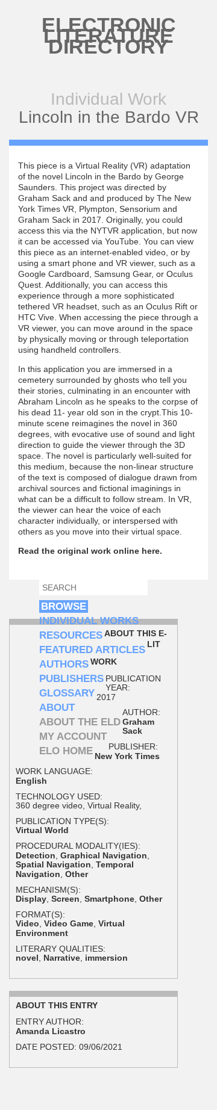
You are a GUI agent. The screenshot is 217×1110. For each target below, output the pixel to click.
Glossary (67, 693)
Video (27, 923)
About (57, 707)
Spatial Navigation (53, 864)
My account (73, 736)
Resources (70, 635)
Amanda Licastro (51, 1031)
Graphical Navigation (103, 855)
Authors (64, 664)
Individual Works (89, 621)
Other (76, 874)
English (31, 781)
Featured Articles (92, 650)
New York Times (127, 756)
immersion (106, 958)
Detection (35, 855)
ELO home (66, 751)
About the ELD (80, 722)
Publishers (71, 678)
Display (31, 899)
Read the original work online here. (90, 551)
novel (27, 958)
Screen (65, 899)
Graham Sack (138, 726)
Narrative (61, 958)
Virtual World (42, 830)
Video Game (68, 923)
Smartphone (109, 899)
